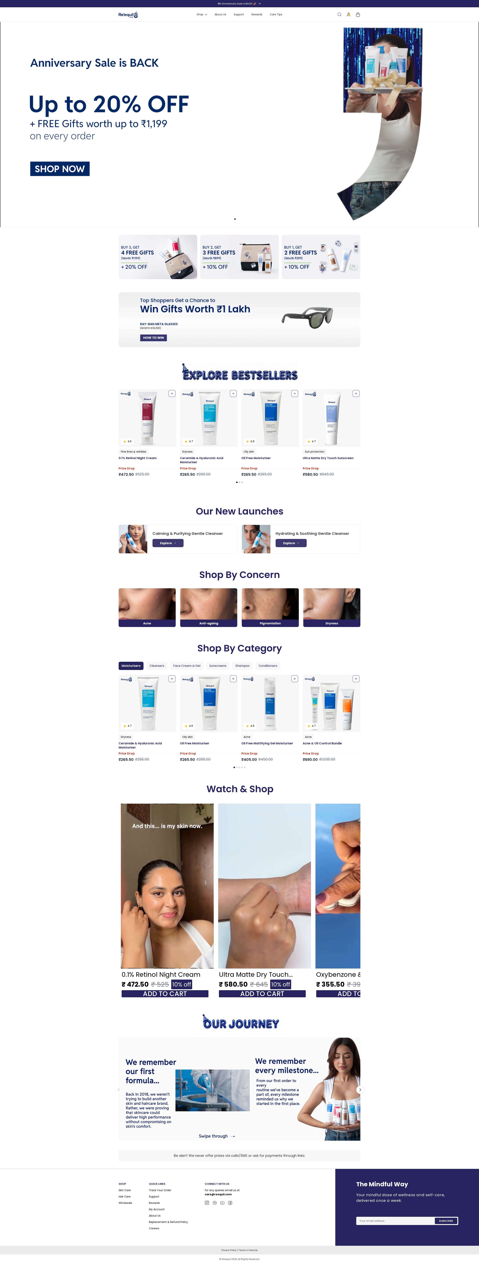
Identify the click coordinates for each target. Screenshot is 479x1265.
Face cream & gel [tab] (186, 666)
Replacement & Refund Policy (168, 1222)
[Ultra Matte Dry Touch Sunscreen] (331, 418)
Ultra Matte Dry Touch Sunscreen (328, 458)
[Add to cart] (172, 393)
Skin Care (125, 1190)
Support (154, 1196)
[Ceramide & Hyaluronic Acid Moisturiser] (209, 418)
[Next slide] (360, 1090)
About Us (155, 1216)
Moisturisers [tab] (131, 666)
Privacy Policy (229, 1250)
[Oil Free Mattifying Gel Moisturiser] (270, 703)
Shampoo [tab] (242, 666)
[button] (237, 482)
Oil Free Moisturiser (256, 458)
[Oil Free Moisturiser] (270, 418)
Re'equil (226, 1259)
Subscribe (446, 1221)
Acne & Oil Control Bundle (322, 743)
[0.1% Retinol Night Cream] (147, 418)
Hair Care (125, 1196)
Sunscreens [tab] (217, 666)
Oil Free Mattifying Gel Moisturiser (267, 743)
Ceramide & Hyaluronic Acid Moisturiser (201, 460)
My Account (157, 1209)
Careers (154, 1228)
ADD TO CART (165, 993)
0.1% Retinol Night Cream (138, 458)
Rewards (154, 1203)
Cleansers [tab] (157, 666)
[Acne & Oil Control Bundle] (331, 703)
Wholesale (125, 1203)
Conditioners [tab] (268, 666)
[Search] (339, 14)
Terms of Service (248, 1250)
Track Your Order (160, 1190)
